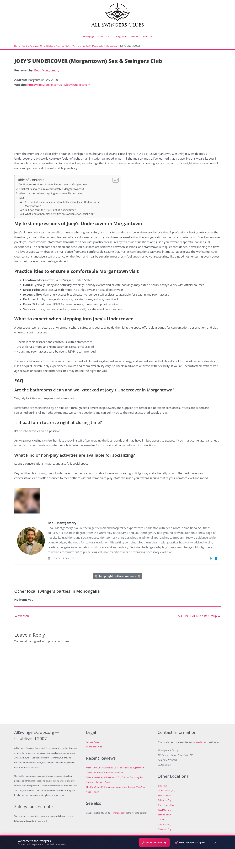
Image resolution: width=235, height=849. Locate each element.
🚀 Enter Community (154, 842)
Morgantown (112, 45)
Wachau (22, 616)
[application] (150, 36)
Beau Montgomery (46, 70)
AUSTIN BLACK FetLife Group (199, 616)
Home (17, 45)
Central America (30, 45)
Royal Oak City (164, 809)
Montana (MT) (164, 824)
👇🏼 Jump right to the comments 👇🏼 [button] (117, 576)
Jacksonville (163, 785)
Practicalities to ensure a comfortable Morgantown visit (51, 189)
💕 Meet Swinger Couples (190, 842)
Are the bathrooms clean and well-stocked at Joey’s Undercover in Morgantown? (62, 203)
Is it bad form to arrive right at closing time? (50, 210)
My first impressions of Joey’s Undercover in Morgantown (53, 184)
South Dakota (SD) (166, 790)
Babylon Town (164, 814)
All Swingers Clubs (117, 25)
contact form (199, 741)
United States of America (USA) (55, 45)
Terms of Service (94, 746)
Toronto (161, 819)
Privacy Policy (92, 741)
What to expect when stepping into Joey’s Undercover (50, 193)
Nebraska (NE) (165, 795)
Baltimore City (164, 800)
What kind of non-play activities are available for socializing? (59, 214)
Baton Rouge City (166, 805)
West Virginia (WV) (81, 45)
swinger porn (119, 812)
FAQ (21, 198)
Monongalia (98, 45)
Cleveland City (164, 829)
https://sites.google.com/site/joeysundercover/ (58, 85)
